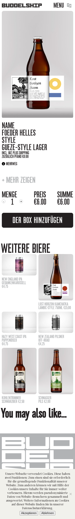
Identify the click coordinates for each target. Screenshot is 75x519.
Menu (59, 5)
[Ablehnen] (70, 494)
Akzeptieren (29, 513)
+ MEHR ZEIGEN (18, 180)
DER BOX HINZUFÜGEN (38, 220)
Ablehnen (47, 513)
